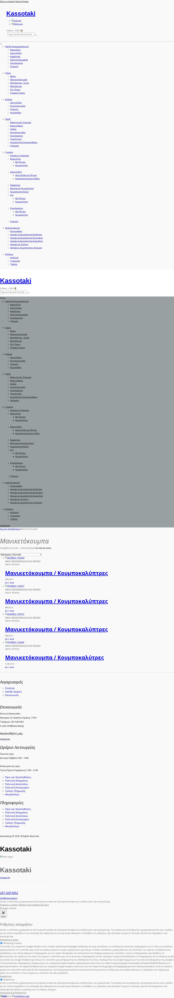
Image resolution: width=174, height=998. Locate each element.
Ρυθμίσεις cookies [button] (9, 905)
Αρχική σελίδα (7, 529)
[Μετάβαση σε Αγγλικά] (16, 20)
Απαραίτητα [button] (5, 976)
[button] (23, 561)
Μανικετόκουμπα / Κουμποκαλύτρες (54, 657)
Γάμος (17, 529)
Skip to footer (22, 1)
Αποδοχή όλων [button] (25, 905)
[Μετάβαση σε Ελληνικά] (17, 24)
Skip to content (7, 1)
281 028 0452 (9, 893)
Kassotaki (20, 13)
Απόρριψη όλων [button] (41, 905)
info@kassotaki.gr (9, 898)
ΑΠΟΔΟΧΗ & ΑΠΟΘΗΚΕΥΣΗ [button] (13, 992)
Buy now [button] (9, 583)
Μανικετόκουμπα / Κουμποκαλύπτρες (56, 573)
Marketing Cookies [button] (9, 939)
